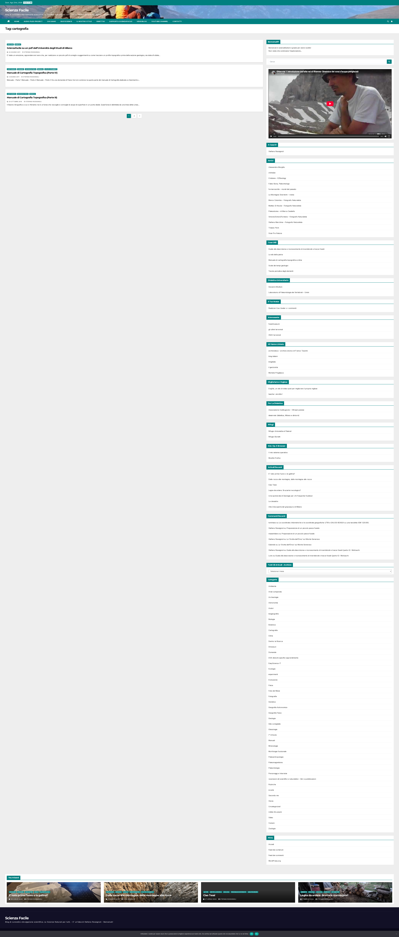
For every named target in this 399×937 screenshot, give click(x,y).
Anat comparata (275, 592)
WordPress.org (274, 861)
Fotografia (272, 696)
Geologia (10, 44)
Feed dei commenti (275, 855)
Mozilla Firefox (274, 458)
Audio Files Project (33, 21)
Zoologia (271, 828)
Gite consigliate (274, 724)
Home (16, 21)
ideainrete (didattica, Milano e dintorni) (283, 415)
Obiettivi (100, 21)
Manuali (17, 44)
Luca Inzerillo (129, 899)
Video (270, 817)
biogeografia (273, 614)
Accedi (271, 844)
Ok (252, 934)
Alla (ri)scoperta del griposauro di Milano (285, 507)
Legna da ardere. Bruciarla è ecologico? (284, 490)
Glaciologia (272, 729)
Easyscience (66, 21)
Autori (270, 608)
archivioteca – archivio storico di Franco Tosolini (288, 351)
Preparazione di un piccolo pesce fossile (303, 528)
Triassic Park (273, 228)
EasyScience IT (274, 663)
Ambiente (272, 586)
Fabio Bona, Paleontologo (279, 184)
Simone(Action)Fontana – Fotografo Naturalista (287, 217)
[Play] (271, 136)
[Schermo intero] (389, 136)
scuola (271, 790)
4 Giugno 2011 (14, 77)
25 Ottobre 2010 (15, 101)
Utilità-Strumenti (51, 69)
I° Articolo (272, 735)
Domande (20, 69)
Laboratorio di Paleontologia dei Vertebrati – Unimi (288, 292)
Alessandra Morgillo (276, 167)
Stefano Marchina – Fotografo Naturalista (285, 222)
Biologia (271, 619)
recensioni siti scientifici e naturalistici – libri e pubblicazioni (292, 779)
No (257, 934)
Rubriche (272, 784)
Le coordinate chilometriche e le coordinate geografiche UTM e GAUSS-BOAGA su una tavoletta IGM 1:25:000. (324, 523)
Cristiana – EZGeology (277, 178)
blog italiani (273, 356)
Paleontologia (274, 768)
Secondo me (273, 795)
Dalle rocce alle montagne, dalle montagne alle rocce (290, 479)
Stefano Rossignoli (32, 52)
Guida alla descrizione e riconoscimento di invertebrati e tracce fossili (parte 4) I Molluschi (323, 550)
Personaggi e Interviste (277, 773)
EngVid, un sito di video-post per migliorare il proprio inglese (292, 389)
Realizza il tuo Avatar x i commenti (282, 308)
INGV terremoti (274, 335)
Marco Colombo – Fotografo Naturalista (284, 200)
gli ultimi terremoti (275, 329)
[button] (388, 21)
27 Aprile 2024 (211, 899)
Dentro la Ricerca (275, 641)
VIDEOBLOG (142, 21)
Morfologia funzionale (277, 751)
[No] (396, 934)
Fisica (270, 685)
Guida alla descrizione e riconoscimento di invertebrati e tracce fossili (296, 249)
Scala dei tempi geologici (278, 266)
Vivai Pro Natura (275, 233)
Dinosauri (272, 647)
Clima (270, 636)
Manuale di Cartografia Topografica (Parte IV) (32, 72)
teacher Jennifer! (275, 394)
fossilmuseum (274, 324)
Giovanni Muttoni (275, 287)
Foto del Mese (274, 691)
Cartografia (11, 69)
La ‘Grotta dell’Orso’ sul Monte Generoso (303, 539)
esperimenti (273, 674)
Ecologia (271, 669)
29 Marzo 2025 (114, 899)
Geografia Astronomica (277, 707)
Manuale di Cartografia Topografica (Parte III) (32, 97)
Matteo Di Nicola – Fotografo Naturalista (284, 206)
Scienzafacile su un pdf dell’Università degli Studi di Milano (39, 48)
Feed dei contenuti (275, 850)
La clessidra (273, 501)
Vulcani (271, 823)
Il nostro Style (84, 21)
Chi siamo (51, 21)
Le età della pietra (275, 255)
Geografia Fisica (30, 69)
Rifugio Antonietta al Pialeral (279, 431)
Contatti (177, 21)
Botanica (272, 625)
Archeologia (273, 597)
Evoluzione (272, 680)
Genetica (272, 702)
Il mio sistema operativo (278, 452)
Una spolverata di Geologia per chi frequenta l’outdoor (290, 496)
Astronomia (273, 603)
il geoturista (273, 367)
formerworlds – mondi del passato (282, 189)
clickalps (271, 173)
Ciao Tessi (272, 485)
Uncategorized (274, 806)
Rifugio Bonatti (274, 437)
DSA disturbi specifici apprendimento (283, 658)
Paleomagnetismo (275, 762)
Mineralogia (273, 746)
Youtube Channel (159, 21)
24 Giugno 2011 (15, 52)
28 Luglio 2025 (17, 899)
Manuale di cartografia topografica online (285, 260)
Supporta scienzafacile (120, 21)
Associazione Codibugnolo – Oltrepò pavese (286, 410)
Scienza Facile (17, 10)
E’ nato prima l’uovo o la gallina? (281, 474)
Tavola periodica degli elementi (280, 271)
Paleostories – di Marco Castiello (281, 211)
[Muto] (386, 136)
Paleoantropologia (275, 757)
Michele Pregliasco (276, 373)
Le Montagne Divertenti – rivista (281, 195)
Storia (270, 801)
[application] (330, 103)
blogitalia (272, 362)
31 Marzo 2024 (308, 899)
